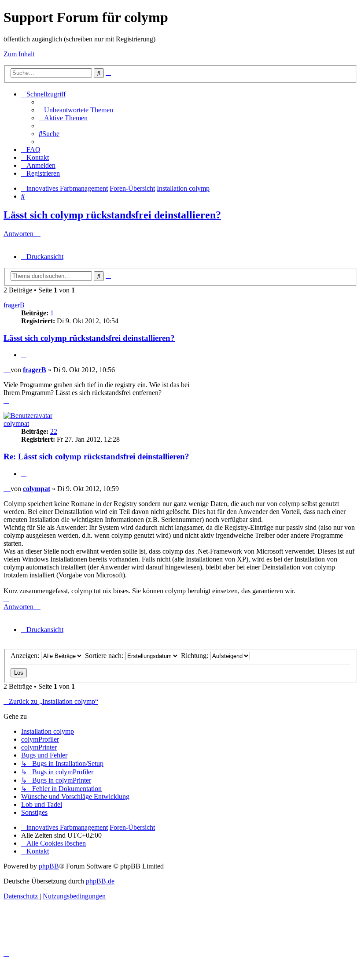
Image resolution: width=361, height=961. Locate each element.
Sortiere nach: (105, 655)
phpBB (49, 866)
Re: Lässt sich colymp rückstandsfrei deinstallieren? (96, 456)
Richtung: (195, 655)
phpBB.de (100, 881)
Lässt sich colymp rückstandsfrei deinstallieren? (112, 215)
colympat (16, 423)
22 (53, 431)
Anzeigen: (26, 655)
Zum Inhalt (19, 54)
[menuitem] (76, 110)
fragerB (14, 305)
